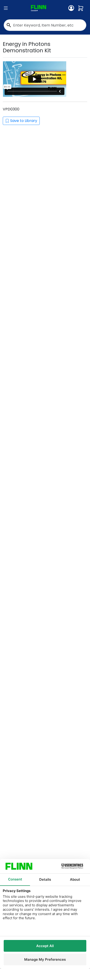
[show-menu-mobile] (6, 8)
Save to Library (23, 120)
